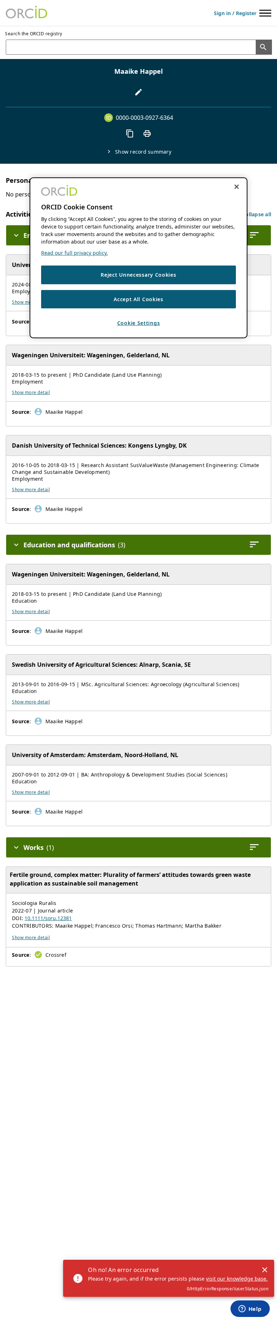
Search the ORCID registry (33, 34)
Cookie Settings (138, 323)
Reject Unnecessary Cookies (138, 274)
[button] (256, 214)
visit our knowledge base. (237, 1278)
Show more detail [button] (31, 392)
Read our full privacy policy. (74, 252)
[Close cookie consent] (237, 187)
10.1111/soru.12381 (48, 918)
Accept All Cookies (138, 299)
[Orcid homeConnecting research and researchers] (26, 13)
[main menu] (265, 13)
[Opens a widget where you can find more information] (250, 1309)
